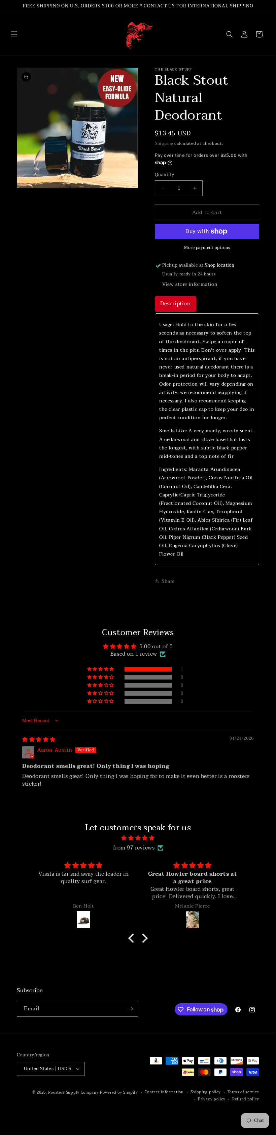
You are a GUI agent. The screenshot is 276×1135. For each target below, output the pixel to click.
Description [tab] (175, 303)
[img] (39, 739)
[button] (14, 34)
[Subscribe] (130, 1009)
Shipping (164, 143)
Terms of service (243, 1092)
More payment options (207, 248)
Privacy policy (212, 1099)
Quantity (164, 175)
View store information (189, 284)
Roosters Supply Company (73, 1092)
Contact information (164, 1092)
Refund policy (245, 1099)
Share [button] (168, 581)
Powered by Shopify (119, 1092)
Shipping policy (206, 1092)
